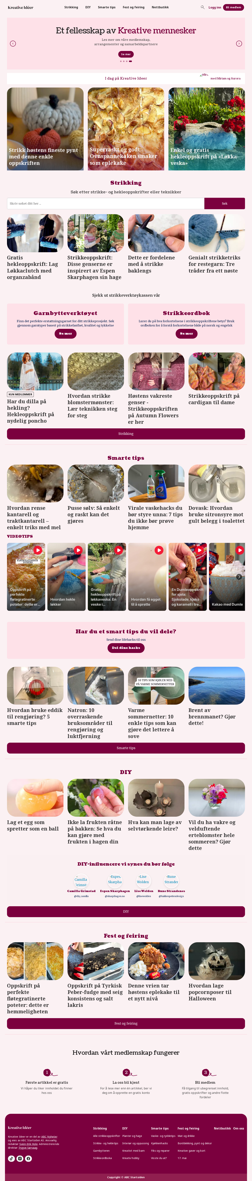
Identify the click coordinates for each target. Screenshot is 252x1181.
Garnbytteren (101, 1150)
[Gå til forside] (20, 7)
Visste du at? (159, 1158)
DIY (88, 7)
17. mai (182, 1158)
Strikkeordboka (102, 1158)
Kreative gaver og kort (191, 1150)
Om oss (238, 1128)
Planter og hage (132, 1136)
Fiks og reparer (160, 1150)
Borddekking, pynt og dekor (195, 1143)
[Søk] (203, 7)
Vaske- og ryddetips (163, 1136)
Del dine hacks (126, 648)
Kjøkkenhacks (159, 1143)
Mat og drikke (186, 1136)
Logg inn (215, 7)
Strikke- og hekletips (105, 1143)
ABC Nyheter (49, 1136)
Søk (224, 203)
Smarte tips (106, 7)
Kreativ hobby (130, 1158)
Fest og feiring (133, 7)
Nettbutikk (160, 7)
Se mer (126, 56)
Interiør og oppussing (135, 1143)
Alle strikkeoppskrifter (106, 1136)
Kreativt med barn (133, 1150)
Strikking (71, 7)
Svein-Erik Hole (28, 1144)
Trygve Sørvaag (27, 1147)
